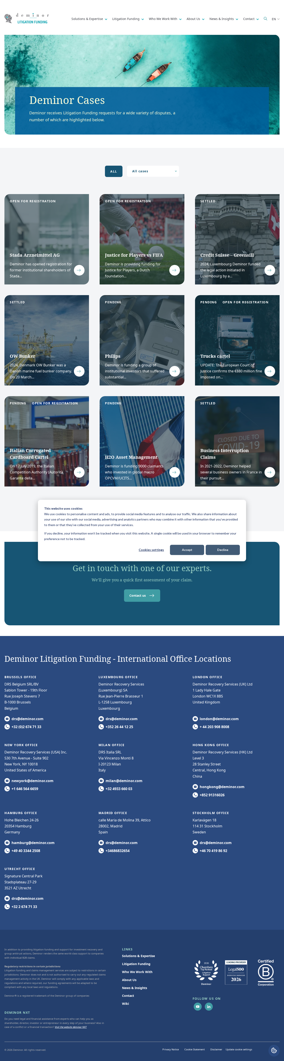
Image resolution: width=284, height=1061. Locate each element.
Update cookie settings (239, 1049)
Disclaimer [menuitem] (216, 1049)
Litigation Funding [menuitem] (136, 964)
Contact (249, 19)
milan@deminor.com (124, 780)
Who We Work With (163, 19)
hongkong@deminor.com (222, 786)
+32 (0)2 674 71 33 (26, 726)
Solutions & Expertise (87, 19)
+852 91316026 (212, 795)
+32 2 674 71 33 (24, 906)
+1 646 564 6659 (25, 788)
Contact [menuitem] (128, 995)
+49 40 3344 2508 (26, 850)
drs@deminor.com (27, 718)
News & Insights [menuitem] (134, 988)
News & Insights (222, 19)
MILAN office (112, 745)
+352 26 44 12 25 (119, 726)
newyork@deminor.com (32, 780)
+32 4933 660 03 (119, 788)
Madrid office (113, 813)
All (113, 171)
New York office (21, 745)
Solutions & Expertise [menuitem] (138, 956)
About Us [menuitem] (129, 980)
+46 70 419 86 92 (213, 850)
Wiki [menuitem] (125, 1003)
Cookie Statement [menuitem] (194, 1049)
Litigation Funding (126, 19)
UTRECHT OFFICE (19, 869)
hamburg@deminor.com (33, 842)
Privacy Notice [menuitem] (170, 1049)
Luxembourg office (118, 677)
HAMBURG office (20, 813)
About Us (194, 19)
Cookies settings (151, 550)
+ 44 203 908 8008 (214, 726)
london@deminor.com (219, 718)
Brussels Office (20, 677)
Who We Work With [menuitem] (137, 972)
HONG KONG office (211, 745)
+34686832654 (118, 850)
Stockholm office (211, 813)
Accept (187, 550)
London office (208, 677)
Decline (222, 550)
